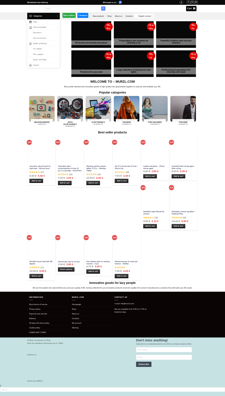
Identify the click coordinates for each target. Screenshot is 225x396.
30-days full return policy (39, 323)
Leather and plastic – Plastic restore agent (154, 167)
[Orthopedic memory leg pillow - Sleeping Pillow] (184, 195)
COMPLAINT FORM (37, 332)
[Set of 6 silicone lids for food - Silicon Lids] (127, 150)
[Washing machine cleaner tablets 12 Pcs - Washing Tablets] (98, 150)
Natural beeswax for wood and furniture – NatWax (126, 263)
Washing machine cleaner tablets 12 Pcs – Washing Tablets (96, 168)
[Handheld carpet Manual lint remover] (155, 195)
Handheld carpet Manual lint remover (153, 213)
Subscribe (143, 364)
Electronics (37, 33)
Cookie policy (34, 328)
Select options (66, 269)
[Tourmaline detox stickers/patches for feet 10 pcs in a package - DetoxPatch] (70, 150)
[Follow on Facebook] (188, 2)
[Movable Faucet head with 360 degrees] (41, 245)
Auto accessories (39, 38)
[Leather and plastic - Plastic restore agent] (155, 150)
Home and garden (39, 27)
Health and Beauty (40, 43)
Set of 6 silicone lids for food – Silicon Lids (126, 167)
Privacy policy (34, 309)
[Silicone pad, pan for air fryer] (70, 245)
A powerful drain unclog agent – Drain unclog (183, 167)
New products (98, 16)
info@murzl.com (127, 304)
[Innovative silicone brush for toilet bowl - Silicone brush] (41, 150)
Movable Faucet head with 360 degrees (40, 263)
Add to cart (36, 181)
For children (37, 49)
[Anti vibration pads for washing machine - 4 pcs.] (98, 245)
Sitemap (75, 328)
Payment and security (38, 314)
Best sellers (69, 15)
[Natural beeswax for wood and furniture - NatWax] (127, 245)
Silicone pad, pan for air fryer (69, 262)
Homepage (76, 304)
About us (118, 16)
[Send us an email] (196, 2)
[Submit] (103, 8)
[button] (43, 16)
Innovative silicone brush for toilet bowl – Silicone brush (40, 167)
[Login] (181, 2)
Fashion (36, 65)
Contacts (129, 16)
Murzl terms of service (38, 304)
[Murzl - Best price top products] (34, 8)
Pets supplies (38, 54)
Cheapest (82, 15)
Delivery (32, 318)
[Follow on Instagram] (192, 2)
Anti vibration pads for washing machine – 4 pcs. (98, 263)
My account (76, 323)
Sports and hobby (39, 60)
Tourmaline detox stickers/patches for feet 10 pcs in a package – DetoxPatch (70, 168)
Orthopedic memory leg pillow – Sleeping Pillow (183, 213)
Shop (35, 22)
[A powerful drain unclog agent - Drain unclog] (184, 150)
